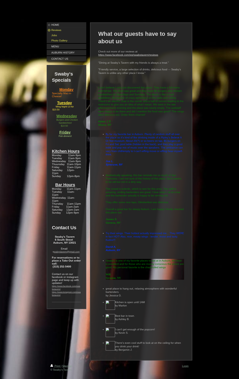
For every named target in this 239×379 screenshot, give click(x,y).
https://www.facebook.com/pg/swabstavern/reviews (128, 54)
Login (185, 365)
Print (57, 365)
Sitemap (67, 365)
